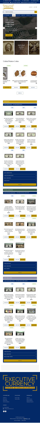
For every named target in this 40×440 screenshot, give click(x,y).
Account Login (17, 416)
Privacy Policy (5, 419)
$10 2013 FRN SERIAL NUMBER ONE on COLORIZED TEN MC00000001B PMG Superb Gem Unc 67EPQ (8, 341)
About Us (23, 15)
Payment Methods (29, 419)
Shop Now (9, 35)
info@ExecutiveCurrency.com (29, 2)
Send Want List (34, 15)
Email (6, 374)
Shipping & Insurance (30, 420)
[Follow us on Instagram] (5, 430)
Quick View (16, 87)
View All (8, 48)
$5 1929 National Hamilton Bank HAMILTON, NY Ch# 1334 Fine (20, 230)
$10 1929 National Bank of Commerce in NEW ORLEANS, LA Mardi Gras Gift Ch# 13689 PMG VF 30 (8, 253)
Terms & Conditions (6, 420)
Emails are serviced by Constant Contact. (15, 380)
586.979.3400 (6, 2)
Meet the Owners (29, 417)
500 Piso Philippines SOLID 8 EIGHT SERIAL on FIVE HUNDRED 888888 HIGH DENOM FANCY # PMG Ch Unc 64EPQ (8, 318)
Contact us (4, 416)
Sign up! (20, 383)
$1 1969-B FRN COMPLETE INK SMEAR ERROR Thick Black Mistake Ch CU (8, 141)
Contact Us (28, 15)
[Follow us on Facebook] (4, 430)
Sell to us (18, 15)
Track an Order (17, 417)
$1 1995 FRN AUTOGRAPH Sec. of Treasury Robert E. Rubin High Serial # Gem (20, 295)
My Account (5, 417)
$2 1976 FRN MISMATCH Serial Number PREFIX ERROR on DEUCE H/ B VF (20, 119)
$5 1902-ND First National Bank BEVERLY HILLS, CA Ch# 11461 (20, 251)
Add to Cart (7, 87)
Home (14, 15)
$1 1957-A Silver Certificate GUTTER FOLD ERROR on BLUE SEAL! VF (31, 119)
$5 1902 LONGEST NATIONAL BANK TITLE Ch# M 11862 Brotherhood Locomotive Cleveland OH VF (9, 209)
